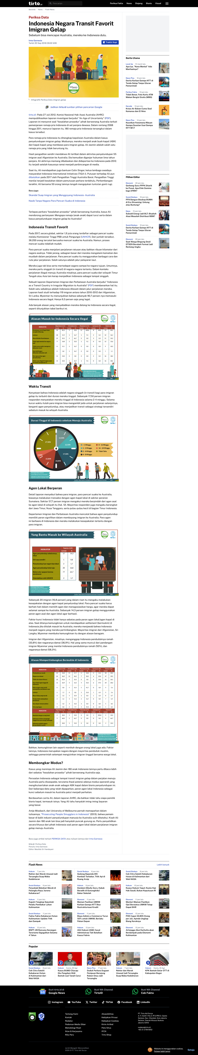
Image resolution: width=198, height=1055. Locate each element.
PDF (107, 118)
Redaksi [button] (69, 1021)
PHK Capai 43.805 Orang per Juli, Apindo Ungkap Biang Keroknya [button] (138, 919)
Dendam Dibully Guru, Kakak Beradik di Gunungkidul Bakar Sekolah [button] (91, 890)
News (40, 10)
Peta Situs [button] (106, 1028)
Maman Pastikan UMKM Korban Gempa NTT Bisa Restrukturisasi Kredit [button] (89, 904)
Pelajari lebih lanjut (162, 1051)
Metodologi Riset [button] (73, 1028)
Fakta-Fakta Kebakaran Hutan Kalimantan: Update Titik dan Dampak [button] (43, 919)
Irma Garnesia (35, 40)
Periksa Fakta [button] (116, 3)
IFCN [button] (104, 1031)
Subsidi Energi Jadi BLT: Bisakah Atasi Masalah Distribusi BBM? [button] (141, 215)
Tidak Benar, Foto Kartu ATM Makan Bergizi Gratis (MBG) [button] (139, 96)
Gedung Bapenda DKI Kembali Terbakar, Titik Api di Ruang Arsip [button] (91, 876)
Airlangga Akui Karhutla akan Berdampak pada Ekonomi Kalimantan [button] (140, 933)
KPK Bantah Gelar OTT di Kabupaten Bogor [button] (157, 972)
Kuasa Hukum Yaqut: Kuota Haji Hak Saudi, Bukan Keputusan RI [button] (141, 889)
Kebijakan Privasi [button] (110, 1017)
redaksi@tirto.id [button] (144, 1027)
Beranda (32, 10)
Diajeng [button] (138, 3)
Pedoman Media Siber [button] (75, 1024)
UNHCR (86, 236)
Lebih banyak (163, 865)
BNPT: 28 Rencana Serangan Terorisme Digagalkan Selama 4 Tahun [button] (43, 933)
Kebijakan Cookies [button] (110, 1021)
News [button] (129, 3)
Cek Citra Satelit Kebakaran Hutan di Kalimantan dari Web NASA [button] (139, 876)
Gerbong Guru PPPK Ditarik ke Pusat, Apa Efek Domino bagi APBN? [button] (139, 188)
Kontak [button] (68, 1017)
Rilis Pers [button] (69, 1035)
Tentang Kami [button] (71, 1014)
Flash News (50, 10)
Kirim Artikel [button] (107, 1024)
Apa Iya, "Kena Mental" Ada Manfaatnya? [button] (139, 68)
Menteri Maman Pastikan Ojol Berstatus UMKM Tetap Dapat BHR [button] (139, 904)
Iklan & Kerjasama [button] (73, 1031)
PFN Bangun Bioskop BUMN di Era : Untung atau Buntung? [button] (139, 202)
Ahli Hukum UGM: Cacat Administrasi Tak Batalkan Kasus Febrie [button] (89, 933)
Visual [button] (158, 3)
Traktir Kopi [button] (111, 42)
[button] (35, 3)
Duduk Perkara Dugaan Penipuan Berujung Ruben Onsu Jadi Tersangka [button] (98, 975)
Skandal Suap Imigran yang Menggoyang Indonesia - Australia (62, 195)
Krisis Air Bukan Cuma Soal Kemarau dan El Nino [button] (139, 110)
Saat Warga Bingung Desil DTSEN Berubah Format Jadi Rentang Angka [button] (139, 244)
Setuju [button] (191, 1049)
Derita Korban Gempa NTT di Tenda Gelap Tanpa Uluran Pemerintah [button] (139, 83)
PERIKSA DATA (59, 839)
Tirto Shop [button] (106, 1035)
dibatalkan (34, 177)
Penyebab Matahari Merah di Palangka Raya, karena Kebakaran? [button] (42, 890)
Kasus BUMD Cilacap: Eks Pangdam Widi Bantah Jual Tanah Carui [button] (69, 973)
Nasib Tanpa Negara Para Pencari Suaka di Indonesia (57, 200)
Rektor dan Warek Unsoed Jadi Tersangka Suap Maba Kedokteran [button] (43, 876)
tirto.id (32, 114)
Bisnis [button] (149, 3)
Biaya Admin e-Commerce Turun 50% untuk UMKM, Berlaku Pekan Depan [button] (92, 919)
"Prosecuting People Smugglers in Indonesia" (65, 814)
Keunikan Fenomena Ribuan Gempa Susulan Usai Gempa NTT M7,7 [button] (139, 125)
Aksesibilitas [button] (108, 1014)
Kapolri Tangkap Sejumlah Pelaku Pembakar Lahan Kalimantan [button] (41, 904)
